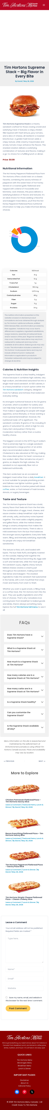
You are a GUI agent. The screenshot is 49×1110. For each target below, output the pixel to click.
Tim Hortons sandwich (13, 389)
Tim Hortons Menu (24, 1060)
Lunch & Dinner (29, 870)
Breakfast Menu (24, 1066)
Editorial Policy (24, 1086)
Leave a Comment (13, 805)
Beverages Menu (24, 1063)
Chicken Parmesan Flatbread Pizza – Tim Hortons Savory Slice (23, 801)
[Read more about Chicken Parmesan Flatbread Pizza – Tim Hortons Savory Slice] (24, 787)
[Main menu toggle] (43, 5)
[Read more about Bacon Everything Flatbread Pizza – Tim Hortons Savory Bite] (24, 822)
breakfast (38, 477)
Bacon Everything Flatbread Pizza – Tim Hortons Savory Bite (24, 834)
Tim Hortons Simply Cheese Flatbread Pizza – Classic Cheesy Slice (24, 898)
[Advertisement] (24, 35)
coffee (6, 489)
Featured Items (29, 805)
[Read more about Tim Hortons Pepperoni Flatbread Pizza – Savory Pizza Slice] (24, 854)
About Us (24, 1083)
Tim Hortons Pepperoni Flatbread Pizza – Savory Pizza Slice (24, 865)
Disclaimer (24, 1080)
